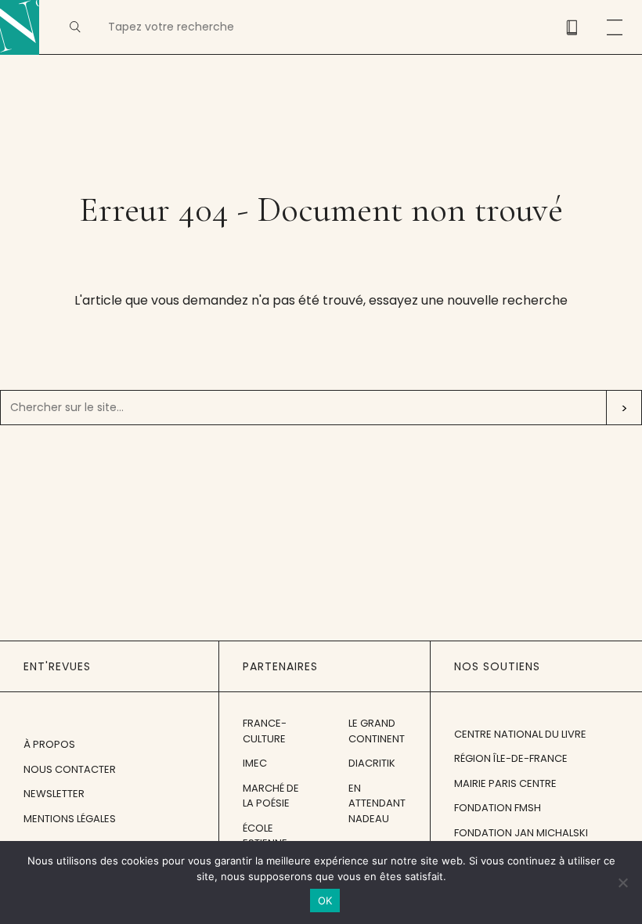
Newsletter (54, 793)
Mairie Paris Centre (505, 783)
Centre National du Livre (520, 734)
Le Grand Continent (376, 731)
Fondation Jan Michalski (521, 832)
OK (325, 900)
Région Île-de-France (511, 758)
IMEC (255, 763)
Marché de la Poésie (271, 796)
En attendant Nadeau (377, 803)
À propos (49, 744)
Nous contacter (69, 769)
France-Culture (265, 731)
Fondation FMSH (497, 807)
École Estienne (265, 836)
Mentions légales (69, 818)
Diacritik (371, 763)
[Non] (622, 882)
